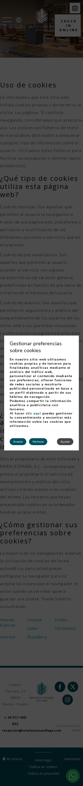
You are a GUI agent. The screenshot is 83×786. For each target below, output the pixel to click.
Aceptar (18, 442)
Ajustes (65, 442)
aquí (37, 413)
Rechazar (38, 442)
